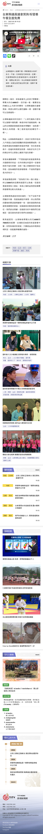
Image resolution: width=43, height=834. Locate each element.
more (13, 782)
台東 (29, 248)
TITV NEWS (16, 2)
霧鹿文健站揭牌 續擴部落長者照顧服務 (17, 455)
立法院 (10, 294)
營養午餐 (16, 251)
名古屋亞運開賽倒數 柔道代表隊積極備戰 (18, 617)
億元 (24, 248)
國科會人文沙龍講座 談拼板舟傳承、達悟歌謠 (19, 355)
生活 (19, 248)
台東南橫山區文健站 (19, 458)
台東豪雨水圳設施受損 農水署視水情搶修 (27, 506)
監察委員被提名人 (14, 326)
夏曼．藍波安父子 (9, 360)
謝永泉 (19, 360)
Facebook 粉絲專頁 (9, 825)
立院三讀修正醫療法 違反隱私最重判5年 (17, 291)
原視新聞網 (17, 4)
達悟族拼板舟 (27, 360)
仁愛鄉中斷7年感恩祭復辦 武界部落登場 (17, 588)
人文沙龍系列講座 (18, 358)
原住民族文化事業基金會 (10, 822)
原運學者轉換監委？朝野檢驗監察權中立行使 (19, 323)
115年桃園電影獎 (13, 426)
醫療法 (32, 294)
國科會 (28, 358)
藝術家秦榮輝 (30, 392)
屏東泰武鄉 (20, 392)
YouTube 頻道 (7, 827)
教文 (4, 358)
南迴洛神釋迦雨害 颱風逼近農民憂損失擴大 (27, 496)
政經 (14, 248)
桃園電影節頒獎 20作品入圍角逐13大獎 (17, 423)
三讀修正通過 (18, 294)
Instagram (6, 830)
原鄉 (9, 392)
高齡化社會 (7, 460)
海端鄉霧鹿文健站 (33, 458)
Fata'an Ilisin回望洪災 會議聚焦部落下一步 (19, 646)
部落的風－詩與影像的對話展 (12, 395)
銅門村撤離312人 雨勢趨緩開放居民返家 (27, 516)
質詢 (27, 251)
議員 (22, 251)
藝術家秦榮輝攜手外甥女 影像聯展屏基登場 (19, 389)
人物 (4, 392)
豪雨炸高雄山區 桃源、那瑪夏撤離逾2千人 (18, 559)
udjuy (6, 26)
